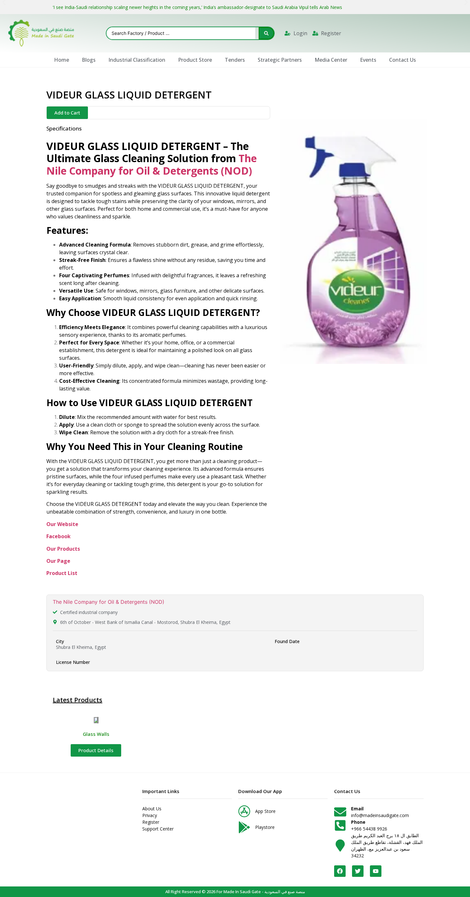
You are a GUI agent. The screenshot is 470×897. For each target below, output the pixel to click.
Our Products (63, 548)
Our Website (62, 524)
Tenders (235, 59)
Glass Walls (96, 734)
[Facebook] (340, 871)
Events (368, 59)
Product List (61, 573)
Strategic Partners (280, 59)
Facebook (58, 536)
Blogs (89, 59)
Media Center (331, 59)
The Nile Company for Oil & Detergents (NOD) (108, 602)
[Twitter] (358, 871)
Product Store (195, 59)
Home (61, 59)
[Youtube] (375, 871)
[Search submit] (266, 33)
